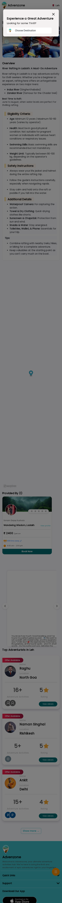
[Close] (53, 14)
